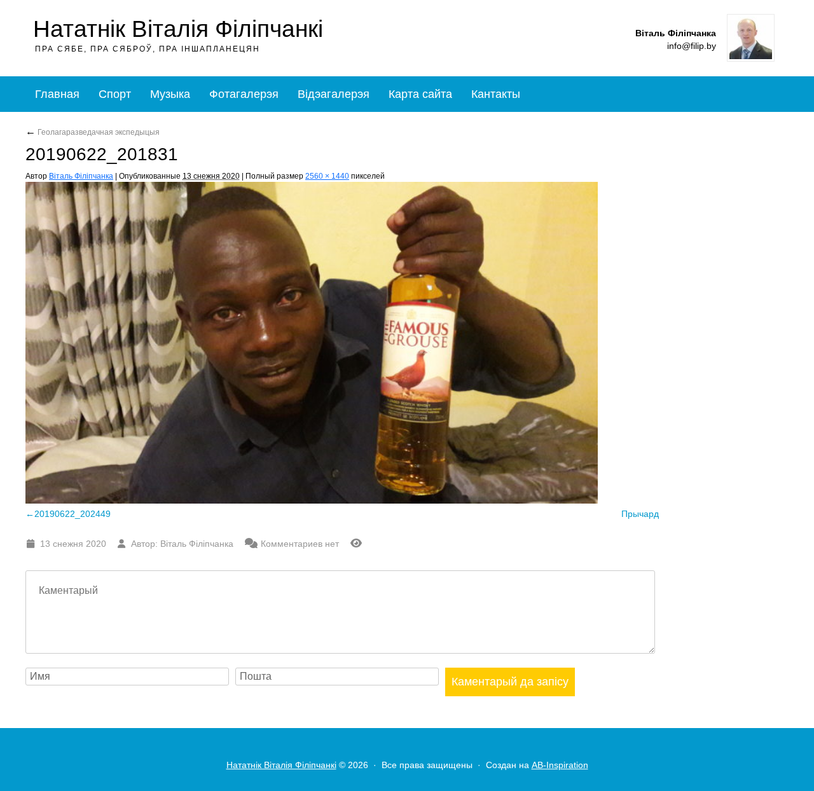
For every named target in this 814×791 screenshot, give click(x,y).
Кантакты (495, 94)
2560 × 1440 (327, 176)
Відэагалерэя (333, 94)
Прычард (640, 514)
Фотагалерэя (244, 94)
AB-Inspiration (560, 765)
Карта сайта (420, 94)
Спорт (115, 94)
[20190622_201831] (311, 500)
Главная (57, 94)
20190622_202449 (72, 514)
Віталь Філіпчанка (81, 176)
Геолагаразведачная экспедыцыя (92, 132)
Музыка (170, 94)
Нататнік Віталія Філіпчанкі (178, 29)
